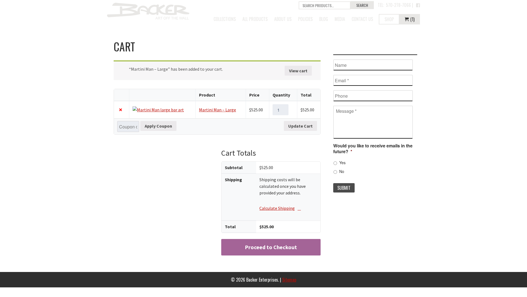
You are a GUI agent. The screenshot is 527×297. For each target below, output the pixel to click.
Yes (342, 162)
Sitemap (289, 279)
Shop (389, 19)
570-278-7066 (398, 5)
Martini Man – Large (217, 109)
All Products (255, 19)
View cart (298, 70)
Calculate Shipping (277, 208)
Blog (323, 19)
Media (340, 19)
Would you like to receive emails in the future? (373, 149)
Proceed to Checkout (271, 247)
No (341, 171)
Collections (225, 19)
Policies (305, 19)
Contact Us (362, 19)
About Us (282, 19)
